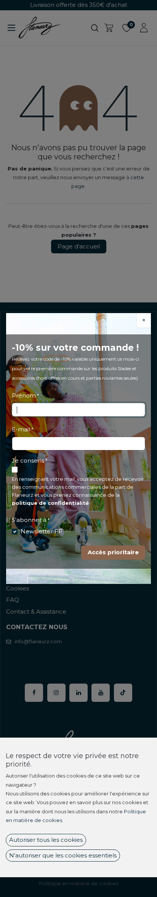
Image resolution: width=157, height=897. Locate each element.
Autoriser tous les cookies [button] (46, 839)
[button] (113, 553)
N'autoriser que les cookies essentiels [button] (63, 855)
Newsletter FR (41, 531)
